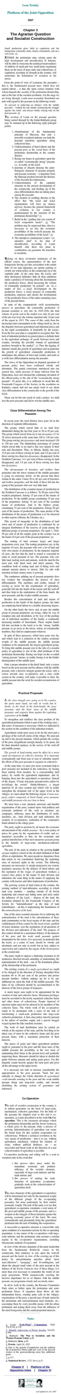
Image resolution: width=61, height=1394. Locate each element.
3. (7, 1335)
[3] (40, 216)
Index (30, 1368)
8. (7, 1360)
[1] (16, 53)
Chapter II (18, 1366)
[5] (52, 234)
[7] (37, 345)
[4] (47, 222)
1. (7, 1324)
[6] (51, 323)
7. (7, 1357)
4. (7, 1341)
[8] (52, 537)
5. (7, 1344)
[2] (19, 113)
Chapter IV (44, 1370)
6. (7, 1347)
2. (7, 1330)
